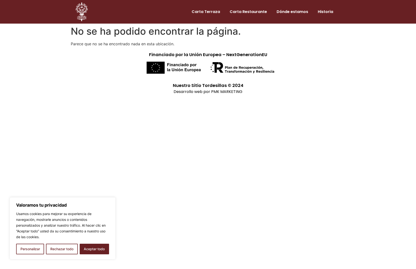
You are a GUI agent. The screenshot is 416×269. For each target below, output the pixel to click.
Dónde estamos (292, 11)
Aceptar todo (94, 249)
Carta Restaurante (248, 11)
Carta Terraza (206, 11)
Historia (325, 11)
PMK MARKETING (226, 91)
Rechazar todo (61, 249)
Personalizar (30, 249)
